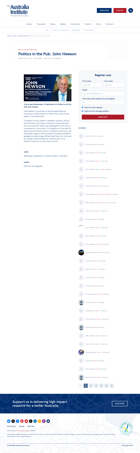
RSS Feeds (31, 426)
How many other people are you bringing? (98, 99)
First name (86, 81)
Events (14, 36)
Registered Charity (126, 428)
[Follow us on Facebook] (17, 421)
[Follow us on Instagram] (22, 421)
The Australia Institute (22, 430)
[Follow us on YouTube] (26, 421)
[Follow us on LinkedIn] (35, 421)
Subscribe (104, 10)
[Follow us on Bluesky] (8, 421)
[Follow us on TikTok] (30, 421)
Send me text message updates (96, 111)
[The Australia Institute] (28, 10)
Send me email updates (93, 107)
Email (84, 90)
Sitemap (21, 426)
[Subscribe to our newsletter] (48, 421)
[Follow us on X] (13, 421)
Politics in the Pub (23, 36)
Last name (108, 81)
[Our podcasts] (44, 421)
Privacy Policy (11, 426)
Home (9, 36)
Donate (119, 10)
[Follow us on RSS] (39, 421)
